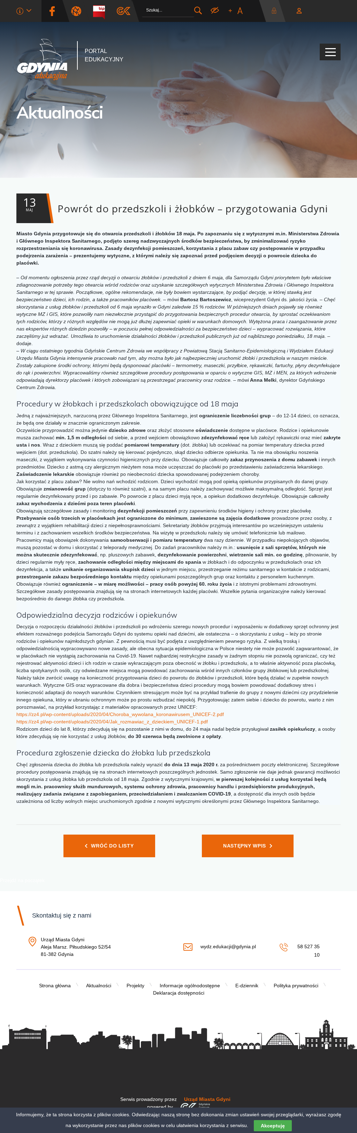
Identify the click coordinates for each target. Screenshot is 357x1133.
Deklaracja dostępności (178, 993)
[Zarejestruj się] (299, 11)
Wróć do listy (112, 846)
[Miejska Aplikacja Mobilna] (123, 11)
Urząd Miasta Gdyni (207, 1099)
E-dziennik (246, 985)
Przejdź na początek (22, 880)
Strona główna (55, 985)
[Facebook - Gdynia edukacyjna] (51, 11)
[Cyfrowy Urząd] (78, 11)
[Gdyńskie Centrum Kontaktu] (195, 1107)
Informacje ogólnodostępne (190, 985)
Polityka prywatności (296, 985)
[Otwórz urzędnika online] (23, 12)
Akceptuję (273, 1125)
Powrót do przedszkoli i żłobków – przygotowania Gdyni (175, 205)
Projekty (135, 985)
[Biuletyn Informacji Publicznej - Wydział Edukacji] (102, 11)
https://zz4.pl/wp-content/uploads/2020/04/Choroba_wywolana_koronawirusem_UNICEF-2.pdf (120, 714)
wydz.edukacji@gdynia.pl (228, 946)
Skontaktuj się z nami (61, 915)
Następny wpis (244, 846)
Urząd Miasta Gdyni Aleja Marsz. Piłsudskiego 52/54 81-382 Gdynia (76, 947)
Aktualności (59, 112)
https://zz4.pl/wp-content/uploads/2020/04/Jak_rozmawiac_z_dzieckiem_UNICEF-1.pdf (112, 721)
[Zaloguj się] (276, 11)
